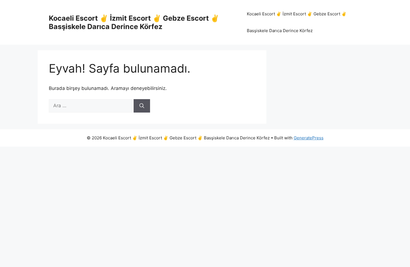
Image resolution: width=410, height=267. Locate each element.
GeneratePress (309, 137)
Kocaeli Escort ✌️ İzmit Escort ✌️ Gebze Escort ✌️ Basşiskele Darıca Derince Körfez (134, 22)
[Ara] (142, 106)
